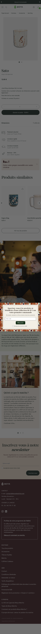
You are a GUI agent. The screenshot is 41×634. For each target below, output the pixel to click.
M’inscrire (20, 322)
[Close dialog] (40, 304)
